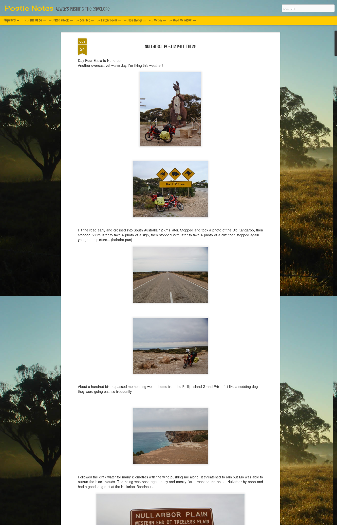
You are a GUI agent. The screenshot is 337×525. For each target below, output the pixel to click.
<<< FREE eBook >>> (61, 20)
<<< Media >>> (157, 20)
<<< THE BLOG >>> (35, 20)
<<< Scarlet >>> (85, 20)
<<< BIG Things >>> (135, 20)
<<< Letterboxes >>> (109, 20)
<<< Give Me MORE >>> (182, 20)
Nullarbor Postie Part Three (170, 46)
